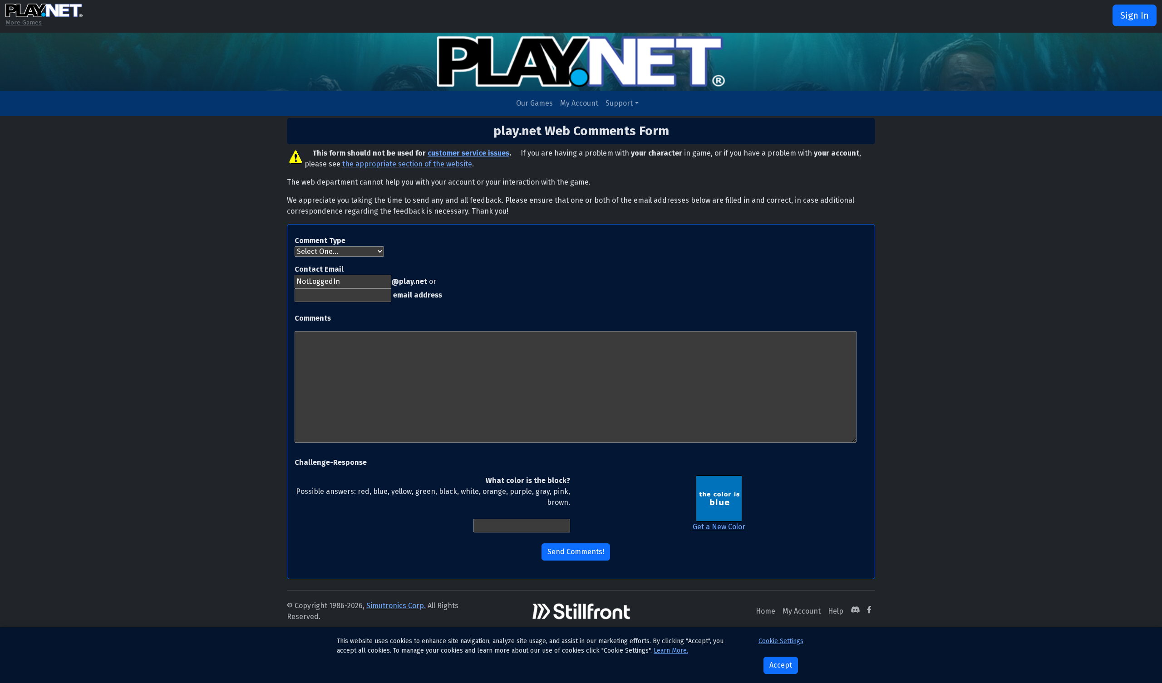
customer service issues (468, 153)
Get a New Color (719, 526)
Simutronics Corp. (396, 605)
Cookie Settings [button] (780, 641)
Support (619, 103)
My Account (579, 103)
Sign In (1134, 15)
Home (765, 611)
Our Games (534, 103)
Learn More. (671, 650)
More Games (23, 22)
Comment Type (320, 240)
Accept (780, 665)
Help (835, 611)
